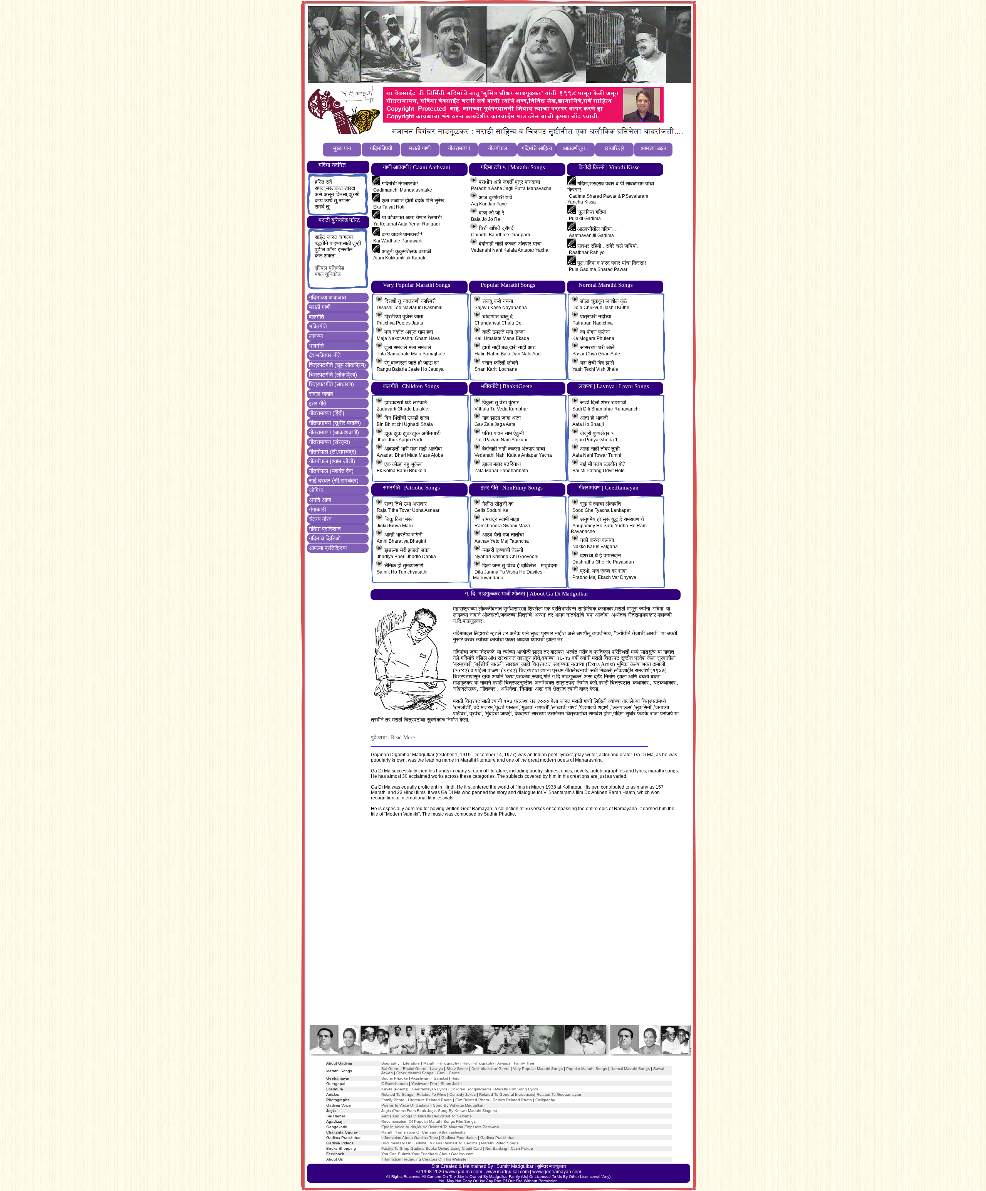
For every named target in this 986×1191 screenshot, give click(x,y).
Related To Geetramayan (559, 1094)
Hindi (455, 1078)
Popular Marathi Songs (586, 1069)
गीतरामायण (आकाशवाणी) (334, 432)
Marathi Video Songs (499, 1143)
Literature (411, 1063)
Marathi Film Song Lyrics (516, 1089)
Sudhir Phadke (394, 1078)
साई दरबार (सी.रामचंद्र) (334, 480)
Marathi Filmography (441, 1063)
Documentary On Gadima (403, 1143)
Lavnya (436, 1069)
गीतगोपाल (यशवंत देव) (331, 471)
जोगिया (316, 490)
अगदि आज (320, 499)
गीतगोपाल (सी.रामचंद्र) (332, 451)
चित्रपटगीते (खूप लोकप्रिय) (337, 365)
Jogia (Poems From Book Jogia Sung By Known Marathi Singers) (439, 1111)
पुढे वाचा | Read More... (395, 737)
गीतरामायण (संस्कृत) (329, 442)
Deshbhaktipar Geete (490, 1069)
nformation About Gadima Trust (410, 1137)
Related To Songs (397, 1094)
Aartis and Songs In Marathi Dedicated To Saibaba (426, 1116)
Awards (503, 1063)
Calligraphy (545, 1100)
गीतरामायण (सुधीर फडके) (335, 422)
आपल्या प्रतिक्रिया (328, 548)
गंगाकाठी (317, 509)
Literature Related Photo (430, 1100)
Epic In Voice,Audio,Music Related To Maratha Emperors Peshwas (440, 1127)
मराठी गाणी (319, 307)
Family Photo (392, 1100)
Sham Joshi (451, 1084)
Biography (390, 1063)
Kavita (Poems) (394, 1089)
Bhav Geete (457, 1069)
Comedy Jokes (462, 1094)
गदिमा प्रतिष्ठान (325, 528)
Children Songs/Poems (471, 1089)
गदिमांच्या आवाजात (327, 297)
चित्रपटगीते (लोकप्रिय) (333, 374)
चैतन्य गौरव (320, 519)
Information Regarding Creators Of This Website (423, 1159)
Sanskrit (441, 1078)
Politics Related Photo (512, 1100)
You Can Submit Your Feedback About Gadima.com (427, 1154)
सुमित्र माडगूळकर (551, 1166)
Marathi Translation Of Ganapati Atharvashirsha (423, 1132)
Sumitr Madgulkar (514, 1166)
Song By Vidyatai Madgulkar (458, 1105)
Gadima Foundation (459, 1137)
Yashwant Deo (424, 1084)
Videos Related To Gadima (454, 1143)
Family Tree (524, 1063)
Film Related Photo (472, 1100)
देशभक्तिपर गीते (324, 355)
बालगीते (316, 316)
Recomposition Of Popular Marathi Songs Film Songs (428, 1121)
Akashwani (420, 1078)
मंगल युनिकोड (328, 274)
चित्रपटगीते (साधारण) (331, 384)
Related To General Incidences (506, 1094)
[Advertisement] (499, 928)
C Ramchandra (394, 1084)
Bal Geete (390, 1069)
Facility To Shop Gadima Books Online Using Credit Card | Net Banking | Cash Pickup (457, 1148)
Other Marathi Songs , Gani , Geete (428, 1073)
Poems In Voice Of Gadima (405, 1105)
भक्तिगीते (318, 326)
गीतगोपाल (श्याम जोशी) (332, 461)
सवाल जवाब (321, 393)
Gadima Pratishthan (498, 1137)
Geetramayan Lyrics (429, 1089)
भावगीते (316, 345)
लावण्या (316, 336)
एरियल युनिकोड (329, 268)
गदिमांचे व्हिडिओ (324, 538)
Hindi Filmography (478, 1063)
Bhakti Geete (414, 1069)
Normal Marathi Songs (630, 1069)
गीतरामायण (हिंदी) (326, 413)
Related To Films (431, 1094)
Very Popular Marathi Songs (538, 1069)
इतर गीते (317, 403)
